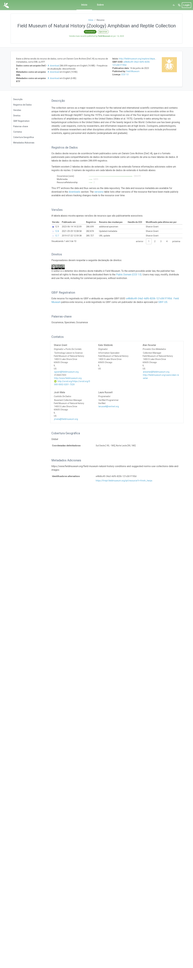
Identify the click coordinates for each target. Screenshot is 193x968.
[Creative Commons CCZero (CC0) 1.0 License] (58, 267)
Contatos (17, 132)
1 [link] (148, 241)
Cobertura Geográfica (23, 137)
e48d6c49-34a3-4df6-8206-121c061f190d (149, 298)
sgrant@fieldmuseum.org (66, 372)
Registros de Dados (22, 105)
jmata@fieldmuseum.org (66, 419)
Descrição (18, 99)
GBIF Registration (21, 121)
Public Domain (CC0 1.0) (129, 274)
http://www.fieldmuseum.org (68, 378)
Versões (17, 110)
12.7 (57, 235)
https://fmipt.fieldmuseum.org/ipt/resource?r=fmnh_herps (124, 480)
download (54, 65)
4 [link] (167, 241)
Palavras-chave (20, 126)
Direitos (17, 115)
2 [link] (154, 241)
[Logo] (6, 5)
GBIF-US (162, 302)
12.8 (57, 231)
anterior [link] (139, 241)
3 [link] (160, 241)
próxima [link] (176, 241)
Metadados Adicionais (23, 142)
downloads (74, 191)
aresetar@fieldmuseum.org (156, 372)
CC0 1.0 (124, 74)
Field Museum (132, 71)
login (186, 5)
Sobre (100, 4)
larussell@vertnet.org (108, 406)
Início (84, 4)
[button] (179, 5)
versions (98, 191)
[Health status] (173, 5)
